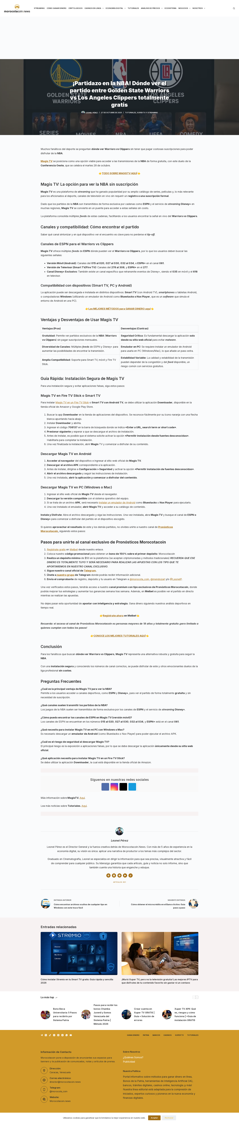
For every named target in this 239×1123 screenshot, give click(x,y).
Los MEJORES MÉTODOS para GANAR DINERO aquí (119, 308)
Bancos (156, 1035)
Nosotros (198, 8)
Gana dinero (133, 1035)
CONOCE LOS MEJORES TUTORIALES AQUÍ (119, 635)
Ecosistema (170, 8)
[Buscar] (234, 8)
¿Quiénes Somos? (133, 1057)
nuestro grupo (65, 574)
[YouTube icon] (125, 875)
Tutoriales (133, 8)
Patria (146, 1035)
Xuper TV (179, 1035)
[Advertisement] (119, 37)
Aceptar (154, 1118)
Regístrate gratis (56, 549)
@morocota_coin (139, 579)
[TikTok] (50, 1035)
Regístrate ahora (113, 615)
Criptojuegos (75, 8)
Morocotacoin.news (60, 1101)
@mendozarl (157, 579)
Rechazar (169, 1118)
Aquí (82, 797)
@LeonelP (176, 579)
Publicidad (129, 1061)
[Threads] (58, 1035)
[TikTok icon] (130, 875)
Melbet (74, 549)
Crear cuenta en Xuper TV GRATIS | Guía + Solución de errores (144, 1014)
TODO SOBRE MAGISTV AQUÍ (119, 173)
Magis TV (46, 161)
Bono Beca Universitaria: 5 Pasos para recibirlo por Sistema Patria (65, 1014)
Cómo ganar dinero (56, 8)
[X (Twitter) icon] (114, 875)
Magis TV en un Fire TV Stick (72, 402)
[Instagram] (54, 1035)
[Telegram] (42, 1035)
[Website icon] (108, 875)
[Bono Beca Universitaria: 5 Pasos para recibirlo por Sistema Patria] (45, 1014)
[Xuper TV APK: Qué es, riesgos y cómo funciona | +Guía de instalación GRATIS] (167, 1014)
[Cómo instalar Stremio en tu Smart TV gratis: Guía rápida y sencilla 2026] (79, 953)
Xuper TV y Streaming (147, 113)
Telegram (90, 570)
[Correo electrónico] (71, 1035)
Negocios (183, 8)
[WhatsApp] (67, 1035)
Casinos (167, 1035)
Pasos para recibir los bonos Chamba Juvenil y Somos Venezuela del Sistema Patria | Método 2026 (105, 1014)
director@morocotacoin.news (65, 1081)
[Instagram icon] (119, 875)
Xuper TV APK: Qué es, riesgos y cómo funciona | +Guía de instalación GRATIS (185, 1014)
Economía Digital (114, 8)
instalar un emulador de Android (117, 502)
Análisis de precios (150, 8)
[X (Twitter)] (46, 1035)
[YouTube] (62, 1035)
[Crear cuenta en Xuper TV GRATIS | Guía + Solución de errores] (126, 1014)
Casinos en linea (93, 8)
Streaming (39, 8)
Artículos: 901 (119, 882)
